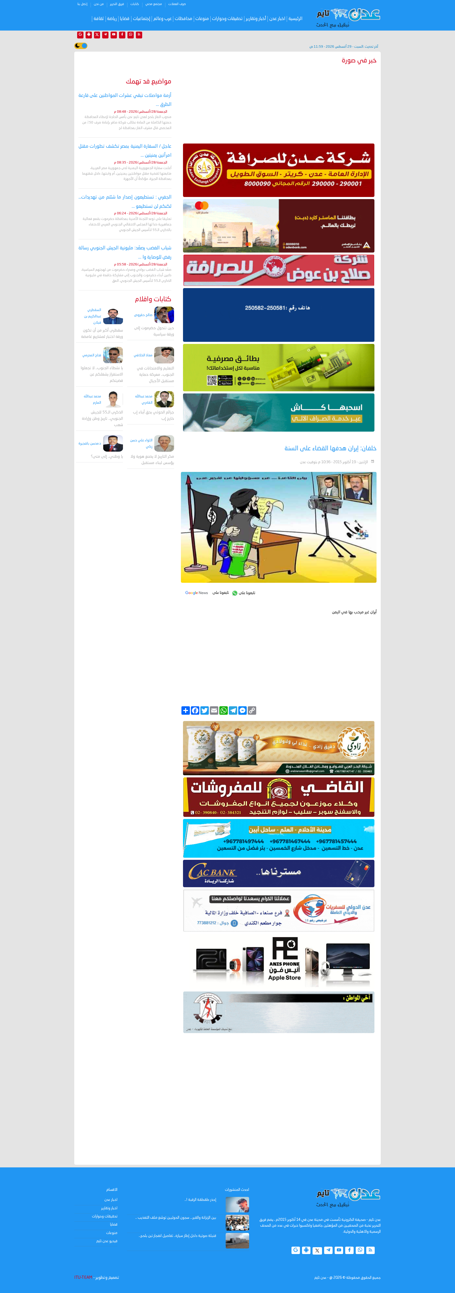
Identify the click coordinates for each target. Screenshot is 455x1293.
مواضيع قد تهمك (148, 81)
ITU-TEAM (83, 1278)
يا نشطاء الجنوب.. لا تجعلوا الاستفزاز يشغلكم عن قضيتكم (102, 375)
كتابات (134, 4)
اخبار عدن (277, 19)
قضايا (125, 19)
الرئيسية (296, 19)
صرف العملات (177, 4)
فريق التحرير (117, 4)
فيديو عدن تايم (106, 1241)
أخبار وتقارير (256, 19)
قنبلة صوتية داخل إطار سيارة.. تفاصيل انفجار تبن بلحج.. (177, 1236)
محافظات (183, 19)
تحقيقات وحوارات (227, 19)
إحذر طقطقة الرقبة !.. (200, 1200)
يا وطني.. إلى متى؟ (107, 457)
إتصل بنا (82, 4)
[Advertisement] (279, 103)
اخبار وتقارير (109, 1208)
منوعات (202, 19)
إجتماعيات (141, 19)
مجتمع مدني (153, 4)
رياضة (112, 19)
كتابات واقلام (153, 299)
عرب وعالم (163, 19)
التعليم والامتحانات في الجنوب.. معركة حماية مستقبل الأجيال (155, 375)
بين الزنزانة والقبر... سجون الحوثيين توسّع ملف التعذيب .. (175, 1218)
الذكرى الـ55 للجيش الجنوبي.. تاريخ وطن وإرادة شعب (102, 419)
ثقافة (99, 19)
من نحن (99, 4)
